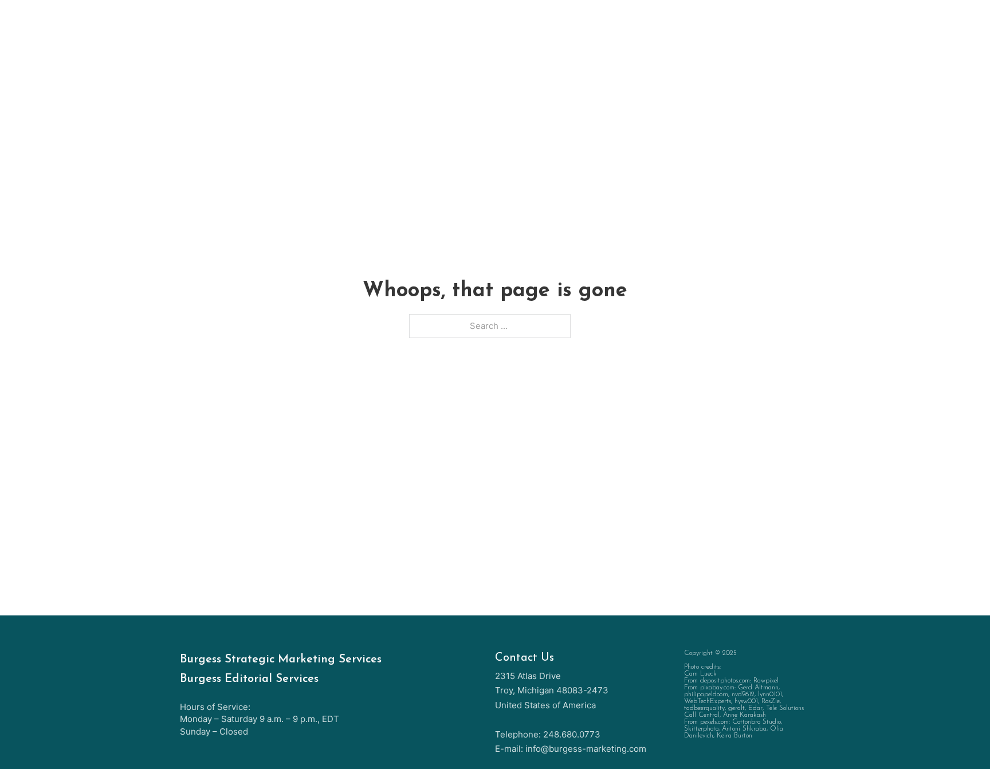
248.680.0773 (571, 734)
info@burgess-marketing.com (585, 748)
